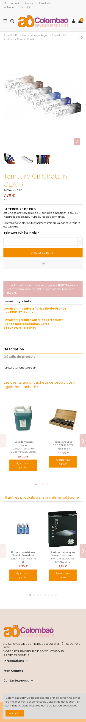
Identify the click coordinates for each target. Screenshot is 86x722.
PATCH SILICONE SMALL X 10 (63, 560)
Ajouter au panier (43, 252)
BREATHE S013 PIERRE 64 (63, 447)
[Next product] (82, 37)
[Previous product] (80, 37)
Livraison (29, 3)
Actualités (44, 3)
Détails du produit (19, 356)
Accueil (15, 3)
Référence (9, 190)
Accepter (15, 713)
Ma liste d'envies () (18, 7)
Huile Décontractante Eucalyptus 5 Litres (23, 449)
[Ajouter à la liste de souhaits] (43, 264)
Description (13, 349)
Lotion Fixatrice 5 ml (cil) (23, 560)
